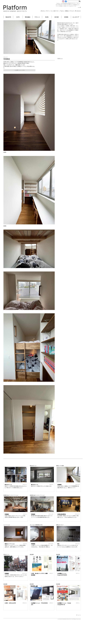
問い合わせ (78, 10)
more (79, 7)
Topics (62, 10)
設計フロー (56, 10)
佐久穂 (57, 17)
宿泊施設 (27, 17)
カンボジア (75, 17)
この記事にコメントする (19, 70)
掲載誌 (67, 10)
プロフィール (49, 10)
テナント (37, 17)
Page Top (79, 615)
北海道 (66, 17)
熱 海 (46, 17)
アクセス (72, 10)
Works (43, 10)
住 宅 (17, 17)
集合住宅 (8, 17)
